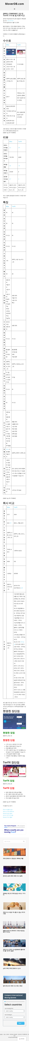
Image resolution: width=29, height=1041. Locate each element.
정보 (5, 1034)
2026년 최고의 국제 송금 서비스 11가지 (14, 894)
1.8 (19, 166)
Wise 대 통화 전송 (7, 809)
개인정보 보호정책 (13, 1034)
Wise (7, 45)
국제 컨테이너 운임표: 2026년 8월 (13, 858)
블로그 (1, 1034)
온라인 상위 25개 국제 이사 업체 (12, 876)
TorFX (19, 45)
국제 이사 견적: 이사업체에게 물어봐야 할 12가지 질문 (14, 950)
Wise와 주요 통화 (7, 817)
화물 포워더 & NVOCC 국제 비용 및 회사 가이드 (13, 931)
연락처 (7, 1034)
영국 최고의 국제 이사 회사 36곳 (12, 986)
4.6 (10, 166)
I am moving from (9, 1008)
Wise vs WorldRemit (8, 811)
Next (20, 1023)
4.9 (19, 147)
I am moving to (8, 1014)
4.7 (10, 179)
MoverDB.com (14, 3)
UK (10, 523)
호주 (22, 588)
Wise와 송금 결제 (7, 813)
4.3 (10, 147)
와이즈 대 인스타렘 (8, 815)
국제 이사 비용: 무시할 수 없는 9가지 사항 (14, 912)
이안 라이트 (10, 20)
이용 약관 (20, 1034)
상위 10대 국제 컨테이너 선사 (12, 968)
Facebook (24, 1034)
